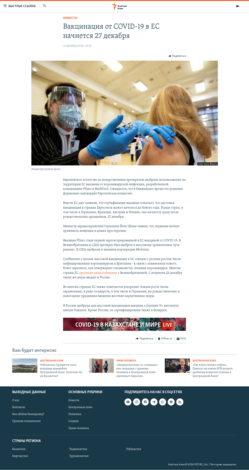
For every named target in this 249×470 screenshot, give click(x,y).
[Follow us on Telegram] (153, 401)
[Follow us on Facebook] (145, 401)
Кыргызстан (20, 456)
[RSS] (179, 401)
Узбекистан (133, 449)
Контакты (18, 407)
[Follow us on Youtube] (127, 401)
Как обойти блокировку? (28, 414)
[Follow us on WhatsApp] (162, 401)
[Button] (177, 56)
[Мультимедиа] (237, 6)
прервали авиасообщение (98, 273)
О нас (15, 400)
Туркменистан (79, 456)
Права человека (126, 360)
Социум (73, 421)
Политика (74, 414)
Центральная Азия (51, 360)
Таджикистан (78, 449)
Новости (70, 18)
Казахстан (19, 449)
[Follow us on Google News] (171, 401)
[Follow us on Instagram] (136, 401)
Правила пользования (26, 421)
